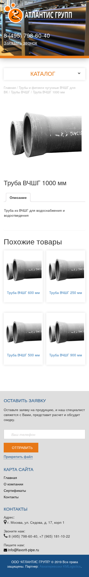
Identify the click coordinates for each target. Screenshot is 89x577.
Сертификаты (15, 490)
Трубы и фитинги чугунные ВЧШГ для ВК (39, 89)
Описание (18, 197)
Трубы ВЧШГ (20, 92)
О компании (13, 483)
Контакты (11, 496)
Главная (10, 87)
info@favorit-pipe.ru (23, 549)
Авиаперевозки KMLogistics (60, 566)
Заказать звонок (20, 42)
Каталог (42, 73)
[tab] (18, 197)
